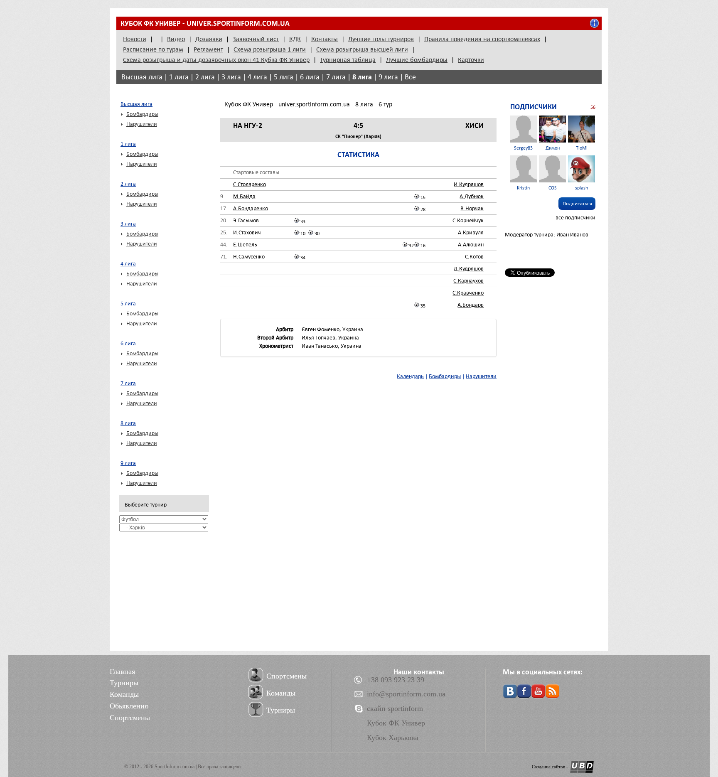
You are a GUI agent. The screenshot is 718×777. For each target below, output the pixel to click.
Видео (176, 39)
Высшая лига (141, 77)
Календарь (410, 376)
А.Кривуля (471, 232)
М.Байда (244, 196)
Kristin (523, 188)
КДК (295, 39)
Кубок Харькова (392, 737)
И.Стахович (247, 232)
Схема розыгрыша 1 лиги (270, 49)
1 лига (179, 77)
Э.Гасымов (246, 220)
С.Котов (474, 256)
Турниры (124, 683)
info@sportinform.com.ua (406, 694)
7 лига (336, 77)
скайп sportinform (395, 708)
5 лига (283, 77)
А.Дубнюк (472, 196)
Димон (553, 148)
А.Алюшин (471, 244)
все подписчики (575, 217)
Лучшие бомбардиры (417, 60)
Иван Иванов (572, 234)
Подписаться (577, 204)
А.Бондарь (470, 305)
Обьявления (129, 706)
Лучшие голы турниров (381, 39)
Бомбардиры (142, 114)
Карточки (471, 60)
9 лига (388, 77)
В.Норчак (472, 208)
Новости (134, 39)
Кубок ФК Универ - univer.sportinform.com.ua (205, 23)
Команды (124, 694)
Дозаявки (208, 39)
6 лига (310, 77)
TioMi (582, 148)
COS (552, 188)
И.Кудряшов (469, 184)
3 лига (231, 77)
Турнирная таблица (348, 60)
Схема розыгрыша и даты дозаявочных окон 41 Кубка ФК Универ (216, 60)
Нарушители (141, 124)
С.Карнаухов (468, 281)
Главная (122, 671)
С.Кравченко (468, 293)
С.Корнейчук (468, 220)
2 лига (205, 77)
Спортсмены (130, 717)
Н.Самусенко (249, 256)
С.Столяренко (249, 184)
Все (410, 77)
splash (581, 188)
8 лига (362, 77)
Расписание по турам (153, 49)
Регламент (208, 49)
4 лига (257, 77)
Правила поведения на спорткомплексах (482, 39)
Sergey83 (523, 148)
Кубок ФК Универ (396, 723)
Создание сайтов (548, 766)
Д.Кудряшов (469, 269)
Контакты (324, 39)
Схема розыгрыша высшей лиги (362, 49)
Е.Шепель (245, 244)
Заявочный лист (256, 39)
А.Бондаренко (250, 208)
